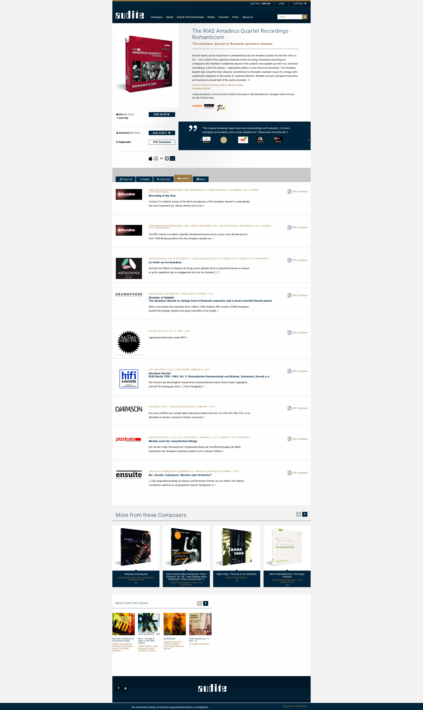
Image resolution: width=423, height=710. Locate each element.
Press (235, 17)
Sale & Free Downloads (190, 17)
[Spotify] (156, 158)
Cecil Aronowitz (218, 85)
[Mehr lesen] (204, 205)
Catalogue (156, 17)
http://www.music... (160, 192)
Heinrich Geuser (235, 85)
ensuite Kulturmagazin (162, 471)
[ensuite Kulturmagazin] (129, 474)
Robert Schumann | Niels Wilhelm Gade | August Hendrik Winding (122, 647)
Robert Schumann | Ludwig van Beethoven (186, 584)
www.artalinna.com (161, 259)
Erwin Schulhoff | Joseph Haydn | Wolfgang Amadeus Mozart (174, 645)
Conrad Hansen (200, 85)
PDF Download (299, 191)
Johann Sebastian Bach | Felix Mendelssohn (287, 581)
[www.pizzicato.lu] (129, 439)
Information (301, 706)
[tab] (125, 179)
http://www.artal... (260, 259)
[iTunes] (167, 158)
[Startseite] (130, 15)
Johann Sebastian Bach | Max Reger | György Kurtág (136, 579)
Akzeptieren (288, 706)
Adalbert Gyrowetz (199, 644)
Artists (211, 17)
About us (247, 17)
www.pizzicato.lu (159, 437)
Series (169, 17)
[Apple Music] (151, 158)
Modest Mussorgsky (236, 578)
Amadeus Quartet (201, 88)
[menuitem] (156, 17)
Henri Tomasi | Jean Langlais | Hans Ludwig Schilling (148, 648)
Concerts (223, 17)
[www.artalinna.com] (129, 268)
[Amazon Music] (161, 158)
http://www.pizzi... (240, 437)
